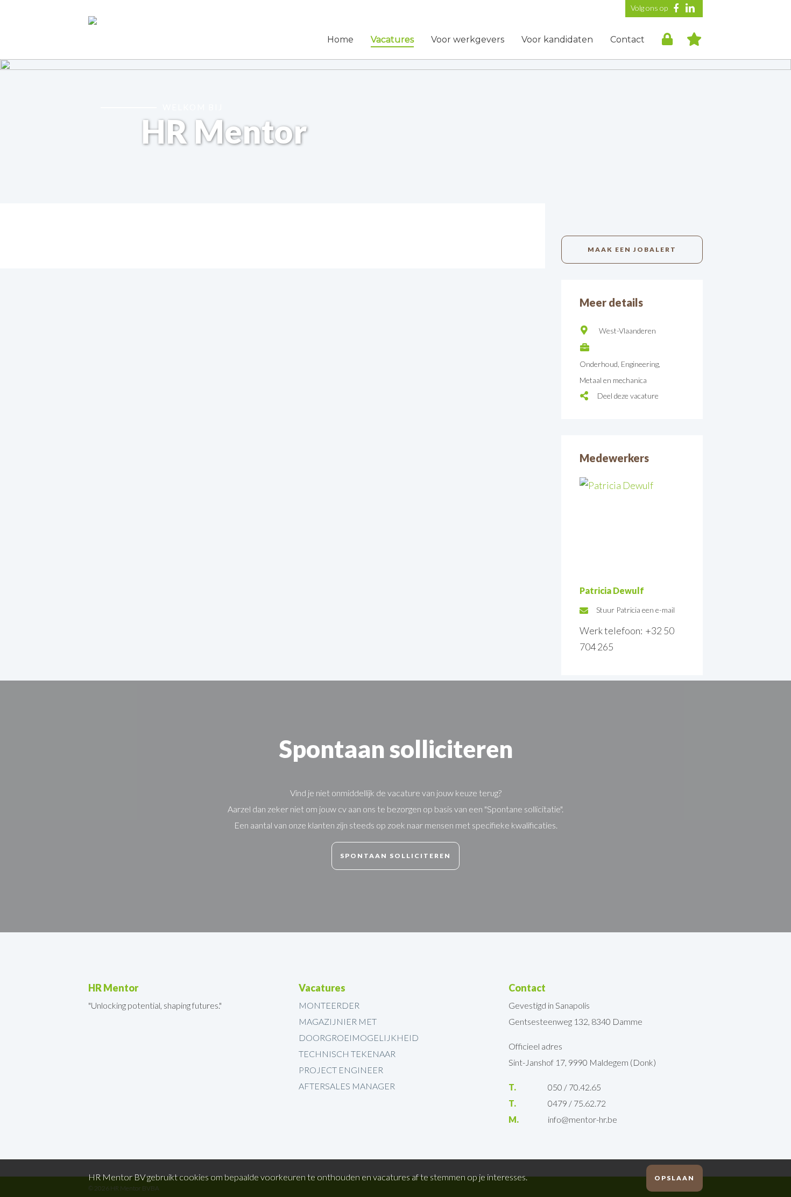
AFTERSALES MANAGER (347, 1086)
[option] (395, 131)
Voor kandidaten (557, 39)
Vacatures (392, 39)
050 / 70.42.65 (574, 1087)
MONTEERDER (329, 1005)
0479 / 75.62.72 (577, 1103)
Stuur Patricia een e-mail (635, 609)
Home (340, 39)
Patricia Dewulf (612, 590)
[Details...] (632, 485)
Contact (627, 39)
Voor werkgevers (467, 39)
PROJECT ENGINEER (341, 1070)
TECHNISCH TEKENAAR (347, 1054)
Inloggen (667, 38)
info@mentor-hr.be (582, 1119)
